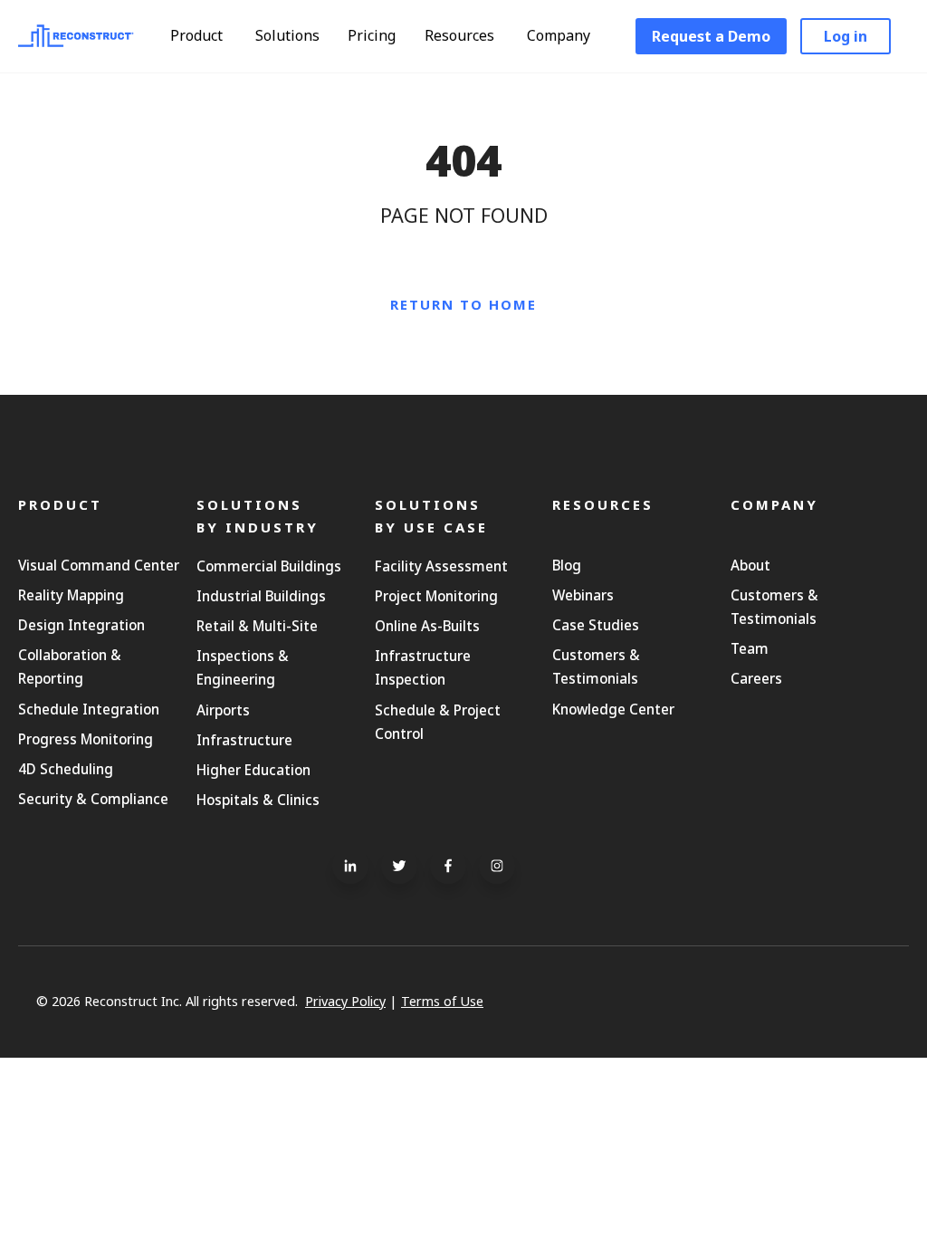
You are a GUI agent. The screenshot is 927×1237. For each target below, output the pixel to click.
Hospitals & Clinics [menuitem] (258, 800)
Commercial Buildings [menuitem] (268, 566)
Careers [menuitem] (756, 678)
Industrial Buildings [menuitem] (261, 596)
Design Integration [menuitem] (81, 625)
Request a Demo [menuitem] (711, 36)
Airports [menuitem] (223, 710)
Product (198, 35)
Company (560, 35)
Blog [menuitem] (566, 565)
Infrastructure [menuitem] (244, 740)
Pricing (372, 35)
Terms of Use (442, 1001)
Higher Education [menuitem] (253, 770)
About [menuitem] (750, 565)
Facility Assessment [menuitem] (441, 566)
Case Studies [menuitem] (595, 625)
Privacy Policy (345, 1001)
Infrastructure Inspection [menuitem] (423, 667)
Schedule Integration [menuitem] (88, 709)
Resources (461, 35)
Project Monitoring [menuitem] (436, 596)
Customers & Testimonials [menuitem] (596, 666)
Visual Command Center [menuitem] (98, 565)
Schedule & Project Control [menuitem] (438, 722)
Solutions (289, 35)
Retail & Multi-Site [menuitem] (257, 626)
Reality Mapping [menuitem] (71, 595)
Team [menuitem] (750, 648)
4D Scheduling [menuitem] (65, 769)
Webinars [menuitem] (583, 595)
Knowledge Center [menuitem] (613, 709)
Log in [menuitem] (845, 36)
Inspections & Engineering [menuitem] (242, 667)
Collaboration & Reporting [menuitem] (69, 666)
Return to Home (463, 304)
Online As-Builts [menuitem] (427, 626)
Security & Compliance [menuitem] (93, 799)
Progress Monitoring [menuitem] (85, 739)
